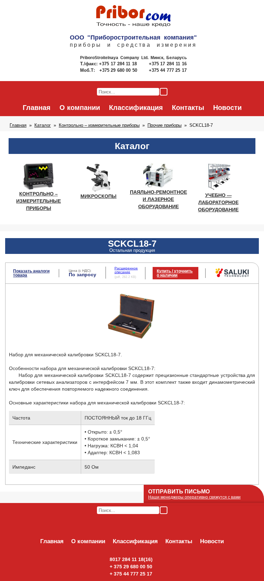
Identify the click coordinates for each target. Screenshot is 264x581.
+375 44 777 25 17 (168, 70)
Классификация (136, 107)
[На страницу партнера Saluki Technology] (232, 275)
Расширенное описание (126, 269)
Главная (37, 107)
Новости (227, 107)
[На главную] (133, 16)
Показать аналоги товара (31, 273)
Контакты (188, 107)
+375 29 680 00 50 (119, 70)
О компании (79, 107)
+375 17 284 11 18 (119, 63)
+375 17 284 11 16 (168, 63)
